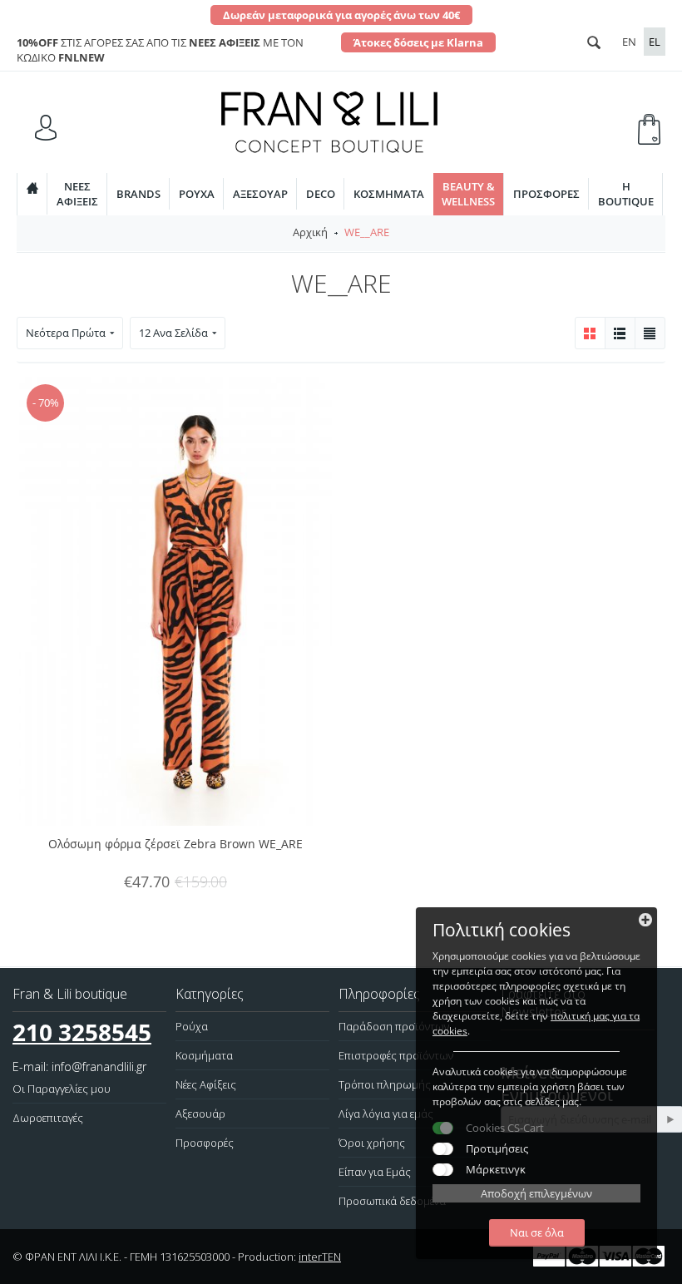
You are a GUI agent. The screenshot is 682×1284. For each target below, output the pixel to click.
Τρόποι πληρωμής (385, 1084)
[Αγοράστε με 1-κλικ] (349, 438)
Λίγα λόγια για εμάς (386, 1113)
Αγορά (349, 400)
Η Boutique (626, 194)
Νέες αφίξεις (77, 194)
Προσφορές (546, 193)
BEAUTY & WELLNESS (468, 194)
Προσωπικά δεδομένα (392, 1200)
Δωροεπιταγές (47, 1117)
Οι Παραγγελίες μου (61, 1088)
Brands (138, 193)
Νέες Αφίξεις (205, 1084)
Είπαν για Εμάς (375, 1171)
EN (629, 41)
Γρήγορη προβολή (349, 513)
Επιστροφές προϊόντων (396, 1055)
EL (654, 41)
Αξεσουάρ (260, 193)
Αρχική (310, 232)
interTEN (320, 1256)
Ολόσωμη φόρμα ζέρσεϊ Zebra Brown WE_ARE (175, 844)
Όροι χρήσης (372, 1142)
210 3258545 (81, 1032)
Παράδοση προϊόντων (394, 1026)
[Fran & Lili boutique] (329, 120)
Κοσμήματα (388, 193)
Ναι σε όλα (537, 1232)
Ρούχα (197, 193)
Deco (320, 193)
